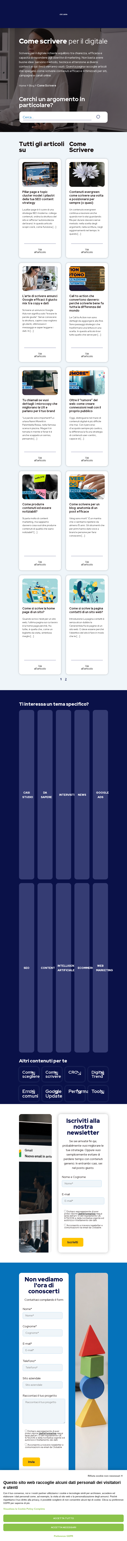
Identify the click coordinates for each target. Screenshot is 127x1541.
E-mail (66, 1194)
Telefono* (29, 1361)
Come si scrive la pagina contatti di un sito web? (86, 610)
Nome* (27, 1309)
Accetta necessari (63, 1527)
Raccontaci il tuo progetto (40, 1395)
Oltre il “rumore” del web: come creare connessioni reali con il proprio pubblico (85, 405)
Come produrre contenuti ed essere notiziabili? (36, 507)
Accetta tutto (63, 1518)
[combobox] (63, 117)
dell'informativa (86, 1213)
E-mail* (27, 1343)
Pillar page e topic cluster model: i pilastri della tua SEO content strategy (38, 197)
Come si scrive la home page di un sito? (38, 610)
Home (22, 85)
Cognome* (30, 1326)
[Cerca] (99, 117)
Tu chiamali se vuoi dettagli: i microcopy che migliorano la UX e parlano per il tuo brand (39, 405)
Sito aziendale (32, 1378)
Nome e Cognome (74, 1177)
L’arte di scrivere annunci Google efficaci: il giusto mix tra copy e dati (39, 299)
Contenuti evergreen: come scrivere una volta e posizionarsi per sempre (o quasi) (86, 197)
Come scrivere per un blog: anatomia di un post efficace (84, 507)
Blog (31, 85)
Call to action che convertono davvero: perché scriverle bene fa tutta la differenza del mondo (86, 303)
